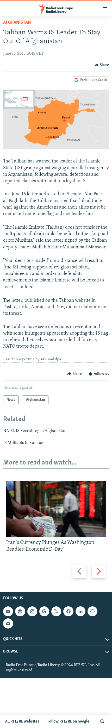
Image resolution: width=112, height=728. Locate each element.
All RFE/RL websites (22, 721)
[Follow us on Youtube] (8, 611)
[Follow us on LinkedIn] (80, 611)
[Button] (102, 65)
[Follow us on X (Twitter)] (56, 611)
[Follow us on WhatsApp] (92, 611)
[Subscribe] (8, 624)
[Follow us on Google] (44, 611)
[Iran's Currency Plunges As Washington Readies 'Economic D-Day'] (56, 509)
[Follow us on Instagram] (32, 611)
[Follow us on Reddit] (20, 611)
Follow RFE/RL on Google (68, 721)
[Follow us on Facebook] (68, 611)
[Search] (102, 721)
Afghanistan (17, 22)
